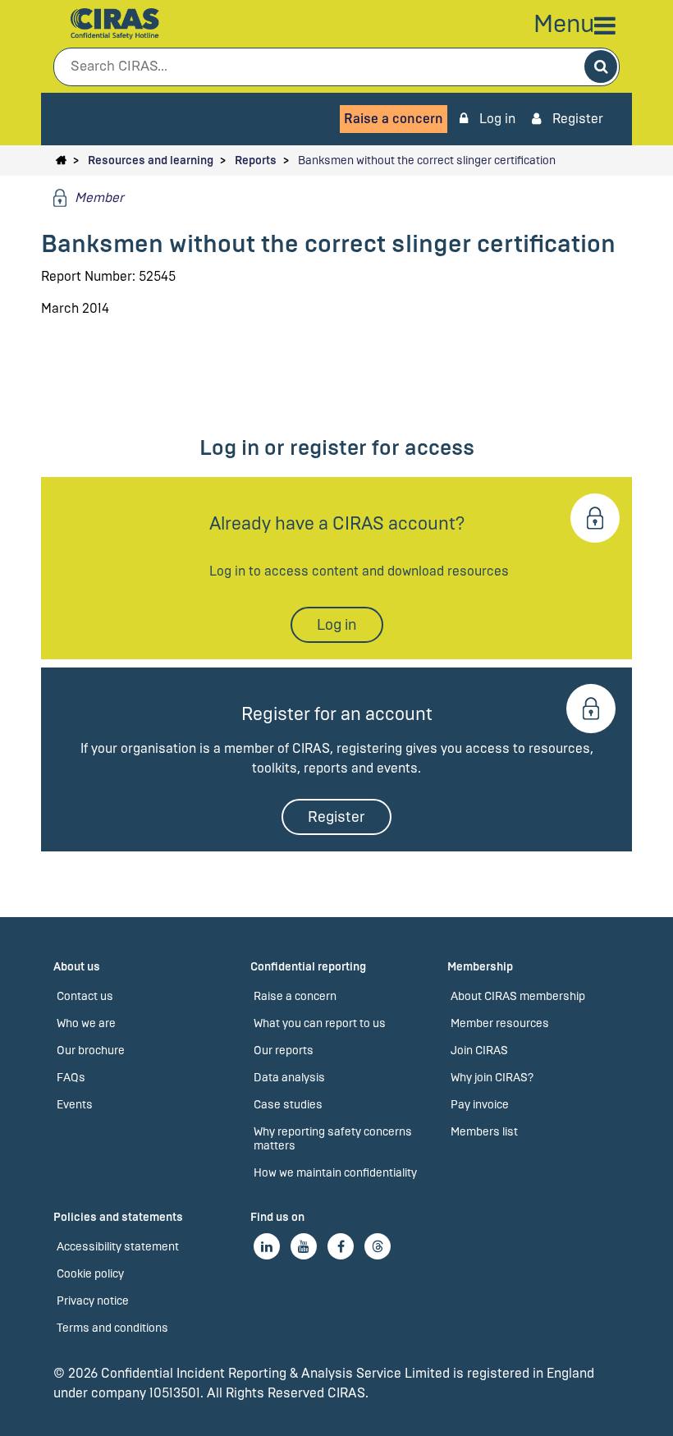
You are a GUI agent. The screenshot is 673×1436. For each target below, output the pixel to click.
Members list (484, 1132)
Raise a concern (393, 118)
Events (75, 1105)
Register (576, 118)
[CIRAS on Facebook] (340, 1246)
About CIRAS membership (518, 996)
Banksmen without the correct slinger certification (427, 160)
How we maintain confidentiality (335, 1173)
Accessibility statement (118, 1247)
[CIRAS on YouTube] (304, 1246)
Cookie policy (90, 1274)
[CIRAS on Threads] (377, 1246)
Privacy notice (93, 1301)
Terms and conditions (112, 1328)
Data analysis (289, 1078)
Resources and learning (150, 160)
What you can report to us (320, 1023)
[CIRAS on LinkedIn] (267, 1246)
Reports (256, 160)
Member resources (500, 1023)
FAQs (71, 1078)
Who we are (86, 1023)
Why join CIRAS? (492, 1078)
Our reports (284, 1051)
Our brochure (91, 1051)
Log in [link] (495, 118)
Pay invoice (480, 1105)
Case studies (288, 1105)
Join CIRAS (479, 1051)
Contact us (85, 996)
